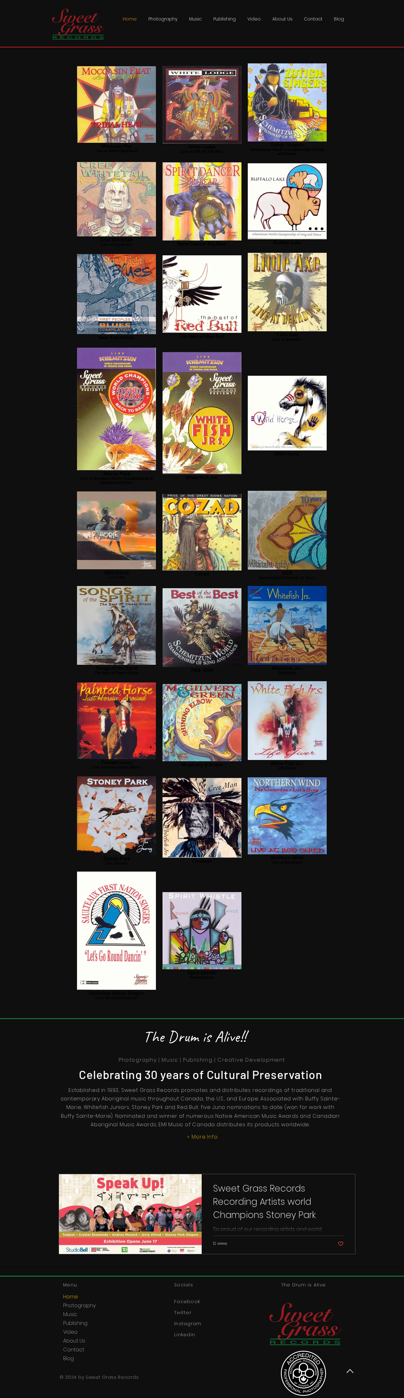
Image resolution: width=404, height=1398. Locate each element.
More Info (204, 1136)
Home (70, 1296)
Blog (68, 1358)
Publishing (75, 1323)
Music (70, 1314)
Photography (79, 1305)
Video (70, 1332)
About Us (74, 1340)
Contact (73, 1349)
